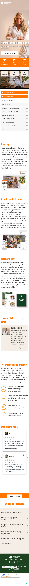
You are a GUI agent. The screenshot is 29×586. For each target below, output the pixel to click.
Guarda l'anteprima (8, 96)
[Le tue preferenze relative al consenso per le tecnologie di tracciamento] (26, 583)
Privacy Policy (6, 566)
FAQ (24, 559)
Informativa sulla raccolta (5, 576)
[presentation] (23, 319)
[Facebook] (9, 562)
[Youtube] (20, 562)
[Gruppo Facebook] (12, 562)
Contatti (16, 559)
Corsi (11, 559)
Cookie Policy (14, 566)
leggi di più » (9, 87)
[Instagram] (17, 562)
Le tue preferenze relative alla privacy (11, 574)
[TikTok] (14, 562)
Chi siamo (7, 559)
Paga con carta (9, 53)
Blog (21, 559)
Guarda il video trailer (9, 92)
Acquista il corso (15, 496)
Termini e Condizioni (22, 566)
